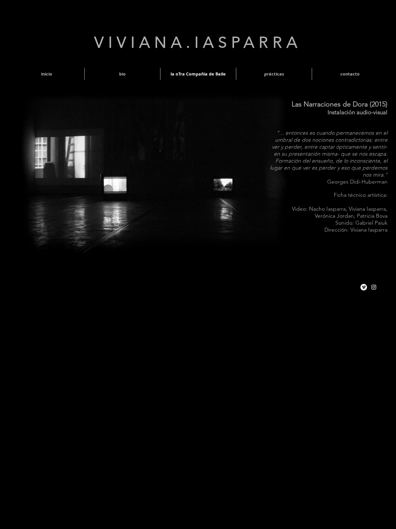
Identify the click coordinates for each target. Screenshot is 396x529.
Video (299, 208)
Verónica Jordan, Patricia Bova (351, 215)
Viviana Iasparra (367, 208)
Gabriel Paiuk (371, 222)
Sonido (343, 222)
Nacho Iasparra (327, 208)
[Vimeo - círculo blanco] (363, 287)
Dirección (335, 229)
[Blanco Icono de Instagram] (373, 287)
